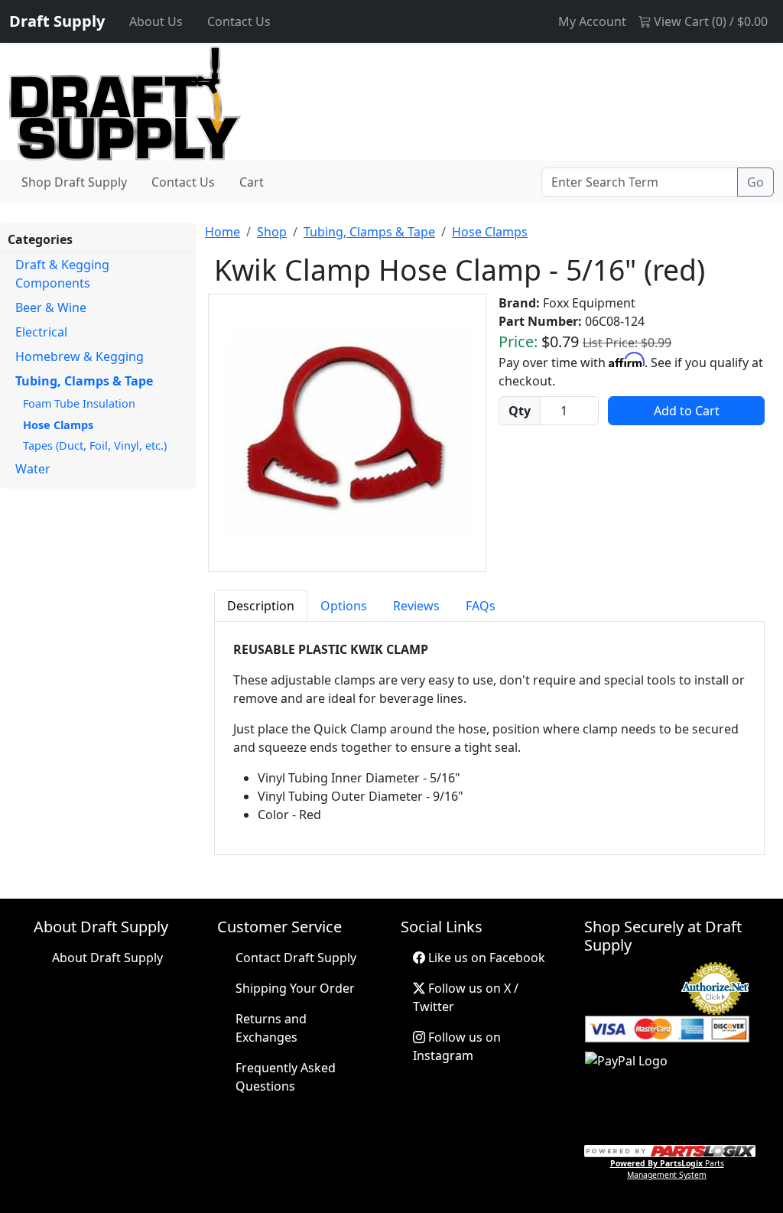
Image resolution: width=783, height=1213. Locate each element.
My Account (592, 21)
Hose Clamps (58, 425)
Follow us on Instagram (457, 1046)
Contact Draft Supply (296, 957)
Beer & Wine (50, 307)
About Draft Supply (107, 957)
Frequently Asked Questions (286, 1076)
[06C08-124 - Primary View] (347, 432)
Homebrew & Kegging (79, 356)
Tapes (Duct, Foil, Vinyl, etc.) (95, 445)
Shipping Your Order (295, 988)
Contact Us (239, 21)
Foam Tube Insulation (79, 403)
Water (32, 468)
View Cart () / (709, 21)
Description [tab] (260, 605)
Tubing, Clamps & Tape (84, 380)
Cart (251, 182)
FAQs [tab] (480, 605)
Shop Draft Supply (74, 182)
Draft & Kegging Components (62, 273)
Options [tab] (343, 605)
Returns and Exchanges (271, 1028)
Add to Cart (687, 410)
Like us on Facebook (485, 957)
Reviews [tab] (416, 605)
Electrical (41, 332)
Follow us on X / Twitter (465, 997)
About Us (156, 21)
